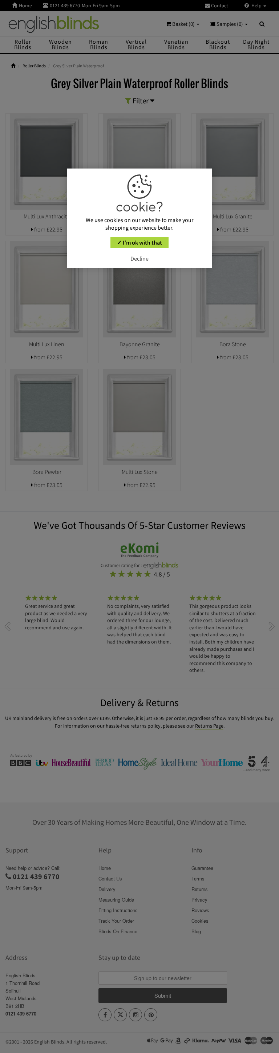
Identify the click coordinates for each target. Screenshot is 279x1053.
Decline (139, 258)
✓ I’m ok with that (139, 242)
